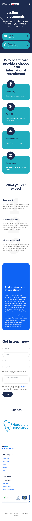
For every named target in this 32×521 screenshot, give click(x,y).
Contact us (5, 464)
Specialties (5, 483)
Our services (6, 458)
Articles (4, 467)
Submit (7, 394)
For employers (6, 480)
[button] (29, 4)
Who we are (6, 461)
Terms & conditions (8, 489)
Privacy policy (6, 486)
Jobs (3, 470)
